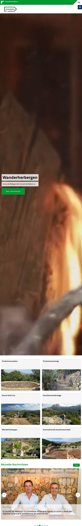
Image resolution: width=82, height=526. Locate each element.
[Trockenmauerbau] (20, 380)
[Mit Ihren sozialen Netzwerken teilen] (80, 7)
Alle (76, 465)
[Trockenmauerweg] (61, 380)
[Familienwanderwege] (61, 414)
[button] (4, 495)
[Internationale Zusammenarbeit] (61, 448)
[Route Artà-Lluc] (20, 414)
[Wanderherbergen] (20, 448)
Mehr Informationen (13, 191)
